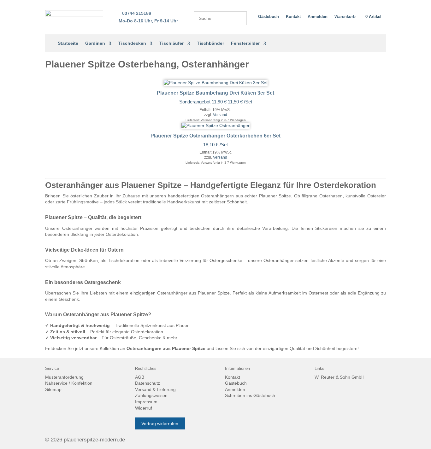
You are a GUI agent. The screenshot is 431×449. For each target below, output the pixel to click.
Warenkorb (345, 16)
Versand (220, 115)
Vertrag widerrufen (159, 423)
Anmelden (318, 16)
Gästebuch (268, 16)
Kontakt (293, 16)
